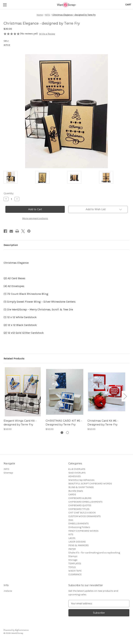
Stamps (72, 556)
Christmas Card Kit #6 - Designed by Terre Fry (102, 422)
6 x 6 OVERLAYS (76, 469)
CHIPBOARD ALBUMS (79, 498)
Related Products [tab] (14, 358)
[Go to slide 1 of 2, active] (62, 432)
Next (125, 396)
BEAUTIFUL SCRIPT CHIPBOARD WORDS (90, 483)
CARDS (72, 494)
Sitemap (8, 472)
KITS (70, 534)
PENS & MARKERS (78, 545)
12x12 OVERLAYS (77, 472)
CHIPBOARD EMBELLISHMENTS (85, 501)
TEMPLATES (74, 563)
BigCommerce (22, 630)
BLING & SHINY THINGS (81, 487)
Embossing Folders (79, 527)
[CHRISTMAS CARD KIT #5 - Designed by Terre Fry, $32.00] (64, 391)
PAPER (72, 549)
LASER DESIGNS (77, 541)
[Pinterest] (29, 231)
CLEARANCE (75, 574)
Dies (70, 519)
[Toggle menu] (5, 5)
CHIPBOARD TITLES (78, 509)
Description (11, 245)
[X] (23, 231)
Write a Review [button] (47, 33)
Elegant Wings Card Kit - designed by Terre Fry (20, 422)
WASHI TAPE (75, 570)
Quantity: (9, 193)
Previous (4, 396)
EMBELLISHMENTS (78, 523)
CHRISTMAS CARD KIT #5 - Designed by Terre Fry (64, 422)
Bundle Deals (75, 490)
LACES (71, 538)
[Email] (11, 231)
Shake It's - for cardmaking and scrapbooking (94, 552)
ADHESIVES (74, 476)
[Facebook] (5, 231)
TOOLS (72, 567)
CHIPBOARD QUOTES (79, 505)
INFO (6, 469)
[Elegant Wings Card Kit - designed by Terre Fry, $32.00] (22, 391)
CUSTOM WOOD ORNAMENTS (84, 516)
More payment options (35, 218)
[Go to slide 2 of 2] (67, 432)
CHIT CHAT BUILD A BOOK (82, 512)
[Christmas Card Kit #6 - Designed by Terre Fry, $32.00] (106, 391)
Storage (72, 559)
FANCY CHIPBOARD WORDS (83, 530)
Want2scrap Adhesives (81, 480)
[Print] (17, 231)
